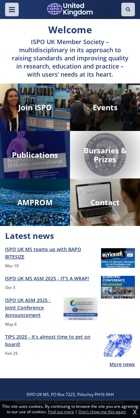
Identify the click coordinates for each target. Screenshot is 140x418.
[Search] (128, 9)
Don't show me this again (102, 412)
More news (122, 364)
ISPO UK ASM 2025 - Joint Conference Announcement (28, 307)
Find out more (61, 412)
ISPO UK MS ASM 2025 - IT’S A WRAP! (47, 278)
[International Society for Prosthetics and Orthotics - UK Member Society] (70, 9)
